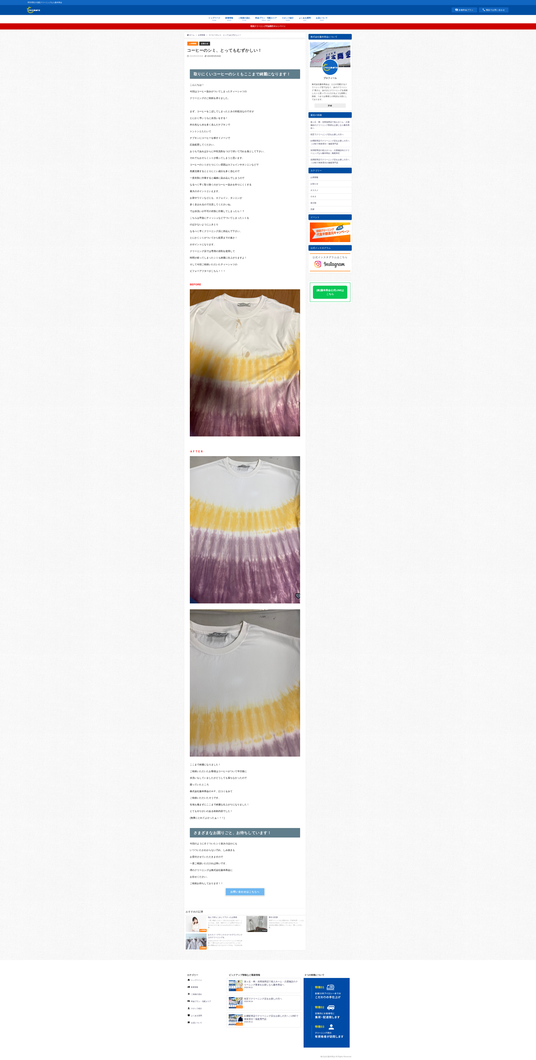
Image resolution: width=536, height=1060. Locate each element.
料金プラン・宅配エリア (201, 1001)
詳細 (330, 105)
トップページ (196, 980)
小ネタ (313, 196)
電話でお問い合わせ (495, 10)
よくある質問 (196, 1015)
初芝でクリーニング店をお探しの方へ (327, 134)
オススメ (314, 190)
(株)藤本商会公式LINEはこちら (330, 292)
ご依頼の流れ (196, 994)
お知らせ (204, 43)
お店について (196, 1023)
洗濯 (312, 209)
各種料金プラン (466, 10)
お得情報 (192, 43)
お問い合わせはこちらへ (245, 891)
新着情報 (194, 987)
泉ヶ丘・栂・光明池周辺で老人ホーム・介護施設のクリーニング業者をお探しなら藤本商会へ (330, 125)
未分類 (313, 203)
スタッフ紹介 (196, 1008)
